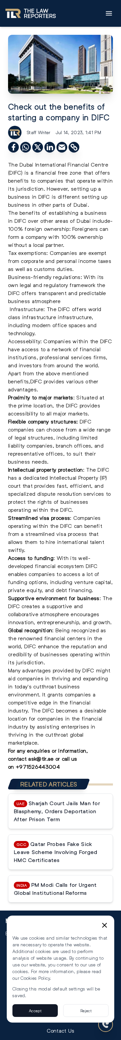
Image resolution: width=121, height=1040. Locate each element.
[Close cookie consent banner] (104, 925)
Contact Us (61, 1030)
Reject (85, 1010)
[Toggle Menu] (109, 13)
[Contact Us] (105, 1024)
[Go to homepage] (30, 13)
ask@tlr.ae (40, 758)
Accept (35, 1010)
